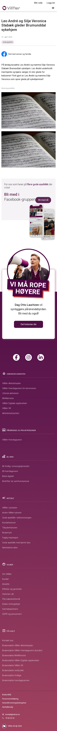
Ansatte (5, 584)
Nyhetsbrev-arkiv (10, 547)
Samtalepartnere (10, 609)
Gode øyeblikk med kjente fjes (16, 542)
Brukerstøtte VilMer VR (12, 665)
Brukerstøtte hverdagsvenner (15, 680)
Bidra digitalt (8, 476)
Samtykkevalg (7, 707)
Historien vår (8, 594)
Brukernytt (7, 532)
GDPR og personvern (12, 614)
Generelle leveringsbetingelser (14, 703)
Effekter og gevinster (12, 589)
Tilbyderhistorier (9, 527)
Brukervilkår (6, 695)
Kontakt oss (7, 640)
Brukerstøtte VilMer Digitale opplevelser (20, 660)
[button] (53, 8)
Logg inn (51, 3)
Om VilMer (7, 574)
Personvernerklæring (10, 699)
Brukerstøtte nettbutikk (13, 670)
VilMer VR (6, 408)
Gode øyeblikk (8, 42)
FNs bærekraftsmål (11, 599)
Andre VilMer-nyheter (12, 512)
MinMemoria (8, 398)
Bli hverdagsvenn (10, 471)
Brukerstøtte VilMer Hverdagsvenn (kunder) (22, 650)
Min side (38, 3)
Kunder (5, 579)
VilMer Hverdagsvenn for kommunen (19, 388)
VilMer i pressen (9, 507)
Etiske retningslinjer (11, 604)
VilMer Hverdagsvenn (12, 439)
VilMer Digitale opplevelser (14, 403)
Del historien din (28, 324)
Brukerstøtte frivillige (11, 675)
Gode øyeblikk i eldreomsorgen (16, 517)
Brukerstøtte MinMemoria (14, 655)
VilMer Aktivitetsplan (11, 383)
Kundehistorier (9, 522)
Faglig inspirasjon (10, 537)
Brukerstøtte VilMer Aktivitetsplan (17, 645)
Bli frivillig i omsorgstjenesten (15, 466)
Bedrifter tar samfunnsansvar (15, 481)
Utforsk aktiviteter (10, 393)
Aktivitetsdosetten (10, 413)
